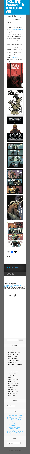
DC (8, 421)
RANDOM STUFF (12, 389)
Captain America (18, 418)
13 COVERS (10, 350)
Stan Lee (21, 430)
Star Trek (8, 431)
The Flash (21, 431)
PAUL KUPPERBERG (13, 385)
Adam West (9, 415)
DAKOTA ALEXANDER (13, 367)
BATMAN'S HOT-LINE (13, 354)
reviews (20, 428)
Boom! (10, 418)
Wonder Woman (10, 433)
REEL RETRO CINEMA (13, 391)
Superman (16, 431)
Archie (18, 415)
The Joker (8, 432)
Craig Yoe (16, 419)
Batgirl (10, 417)
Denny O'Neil (11, 421)
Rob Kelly (10, 430)
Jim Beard (21, 424)
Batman (14, 417)
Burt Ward (13, 418)
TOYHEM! (12, 432)
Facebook (10, 274)
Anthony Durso (14, 415)
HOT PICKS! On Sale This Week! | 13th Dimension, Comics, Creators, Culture (13, 285)
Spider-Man (16, 430)
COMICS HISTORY (12, 362)
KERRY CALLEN (11, 377)
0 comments (16, 20)
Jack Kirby (17, 424)
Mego (17, 426)
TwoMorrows (17, 432)
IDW (13, 424)
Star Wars (11, 431)
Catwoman (9, 419)
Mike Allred (11, 427)
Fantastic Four (9, 423)
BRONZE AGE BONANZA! (14, 356)
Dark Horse (20, 419)
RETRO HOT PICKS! (12, 393)
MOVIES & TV (11, 381)
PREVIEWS (10, 387)
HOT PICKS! (11, 375)
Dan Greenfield (12, 17)
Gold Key (19, 423)
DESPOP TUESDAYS (12, 369)
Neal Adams (16, 427)
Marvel (13, 425)
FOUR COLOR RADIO (13, 371)
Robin (8, 430)
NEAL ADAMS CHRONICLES (14, 383)
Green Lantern (9, 424)
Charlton (12, 419)
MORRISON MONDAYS (13, 379)
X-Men (14, 433)
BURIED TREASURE (12, 358)
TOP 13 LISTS (11, 395)
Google (8, 274)
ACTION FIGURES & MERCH (14, 352)
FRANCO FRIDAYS (12, 373)
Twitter (13, 274)
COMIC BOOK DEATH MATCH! (15, 360)
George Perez (15, 423)
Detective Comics (18, 421)
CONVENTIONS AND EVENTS (15, 364)
